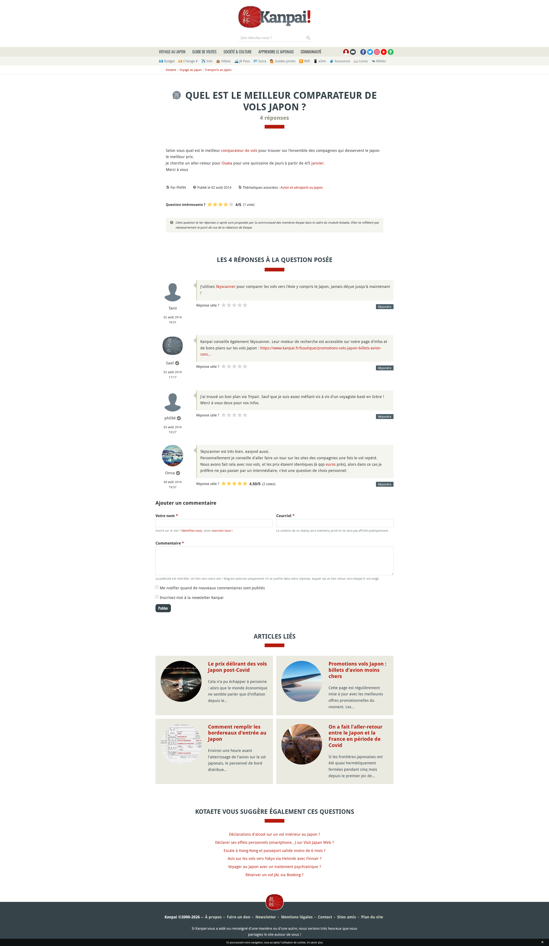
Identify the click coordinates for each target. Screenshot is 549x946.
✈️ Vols (207, 61)
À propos (213, 917)
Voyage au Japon (172, 51)
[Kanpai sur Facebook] (363, 52)
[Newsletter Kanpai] (353, 52)
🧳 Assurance (339, 61)
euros (331, 464)
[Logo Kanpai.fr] (274, 17)
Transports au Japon (218, 70)
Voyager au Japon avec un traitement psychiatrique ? (274, 866)
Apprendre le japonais (276, 51)
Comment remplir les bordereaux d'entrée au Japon (237, 733)
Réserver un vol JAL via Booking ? (274, 874)
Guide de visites (204, 51)
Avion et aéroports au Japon (302, 187)
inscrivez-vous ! (222, 530)
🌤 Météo (378, 61)
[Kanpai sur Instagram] (377, 52)
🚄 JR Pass (242, 61)
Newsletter (265, 917)
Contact (325, 917)
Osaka (227, 163)
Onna (170, 472)
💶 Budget (167, 61)
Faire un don (238, 917)
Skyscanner (225, 286)
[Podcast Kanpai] (391, 52)
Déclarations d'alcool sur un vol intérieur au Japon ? (274, 834)
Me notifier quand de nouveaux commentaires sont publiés (212, 587)
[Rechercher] (308, 38)
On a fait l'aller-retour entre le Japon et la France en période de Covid (355, 736)
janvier (317, 163)
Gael (170, 362)
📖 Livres (361, 61)
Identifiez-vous (191, 530)
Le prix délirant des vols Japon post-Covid (237, 667)
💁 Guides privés (283, 61)
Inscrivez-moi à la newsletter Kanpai (191, 597)
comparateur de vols (239, 150)
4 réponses (274, 118)
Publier (163, 608)
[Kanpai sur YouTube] (384, 52)
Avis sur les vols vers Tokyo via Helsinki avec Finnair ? (274, 858)
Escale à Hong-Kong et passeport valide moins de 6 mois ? (275, 850)
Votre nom (166, 515)
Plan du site (372, 917)
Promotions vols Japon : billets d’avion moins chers (357, 670)
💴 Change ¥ (188, 61)
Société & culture (237, 51)
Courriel (285, 515)
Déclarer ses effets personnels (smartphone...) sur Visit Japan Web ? (274, 842)
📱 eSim (319, 61)
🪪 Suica (259, 61)
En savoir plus (315, 942)
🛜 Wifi (304, 61)
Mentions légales (297, 917)
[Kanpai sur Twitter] (370, 52)
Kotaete (171, 70)
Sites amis (346, 917)
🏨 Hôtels (223, 61)
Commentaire (169, 543)
